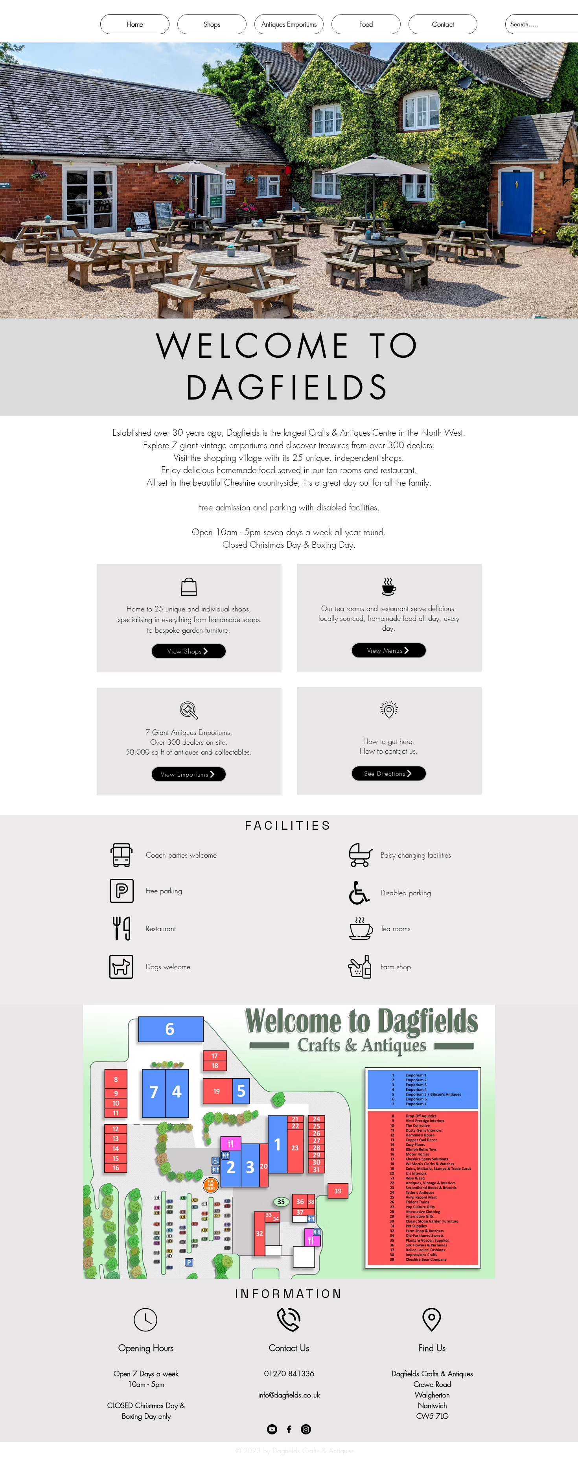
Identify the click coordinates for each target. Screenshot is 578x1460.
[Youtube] (272, 1429)
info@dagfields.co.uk (289, 1394)
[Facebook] (289, 1429)
